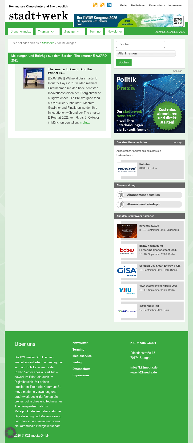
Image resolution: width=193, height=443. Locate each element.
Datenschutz (81, 369)
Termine (95, 31)
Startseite (48, 43)
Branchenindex (21, 31)
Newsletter (115, 31)
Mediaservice (82, 356)
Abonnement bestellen (143, 195)
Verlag (77, 362)
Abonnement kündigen (143, 204)
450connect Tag (149, 305)
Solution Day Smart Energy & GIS (160, 265)
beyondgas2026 (149, 225)
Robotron (145, 164)
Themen (43, 31)
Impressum (80, 375)
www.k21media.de (143, 372)
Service (69, 31)
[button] (10, 432)
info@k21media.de (143, 367)
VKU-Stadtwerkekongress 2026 (158, 285)
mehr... (85, 122)
